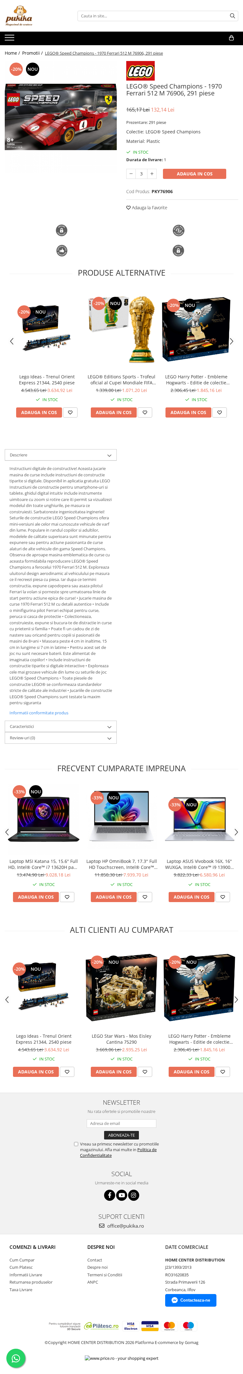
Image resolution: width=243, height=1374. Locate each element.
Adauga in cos (195, 174)
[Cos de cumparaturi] (231, 38)
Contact (94, 1260)
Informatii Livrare (25, 1275)
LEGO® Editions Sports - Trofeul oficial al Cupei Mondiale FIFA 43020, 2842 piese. (121, 380)
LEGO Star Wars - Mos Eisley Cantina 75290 (121, 1039)
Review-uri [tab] (22, 738)
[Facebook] (109, 1195)
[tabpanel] (61, 117)
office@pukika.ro (125, 1226)
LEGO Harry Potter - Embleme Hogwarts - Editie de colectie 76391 (196, 380)
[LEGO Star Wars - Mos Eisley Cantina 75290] (121, 987)
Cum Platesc (21, 1267)
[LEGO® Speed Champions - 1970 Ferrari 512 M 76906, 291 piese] (61, 117)
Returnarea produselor (31, 1282)
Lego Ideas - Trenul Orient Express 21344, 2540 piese (47, 380)
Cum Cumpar (21, 1260)
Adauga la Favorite (149, 208)
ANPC (92, 1282)
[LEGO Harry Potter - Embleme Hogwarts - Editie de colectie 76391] (196, 329)
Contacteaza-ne (195, 1300)
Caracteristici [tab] (22, 726)
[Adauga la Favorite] (70, 412)
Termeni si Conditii (104, 1275)
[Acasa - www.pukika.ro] (36, 16)
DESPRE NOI (101, 1247)
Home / (13, 53)
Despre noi (97, 1267)
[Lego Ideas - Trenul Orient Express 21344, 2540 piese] (47, 329)
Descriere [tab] (18, 455)
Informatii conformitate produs (38, 713)
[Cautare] (232, 16)
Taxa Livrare (20, 1289)
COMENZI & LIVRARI (32, 1247)
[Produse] (10, 39)
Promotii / (33, 53)
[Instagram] (133, 1195)
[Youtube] (121, 1195)
